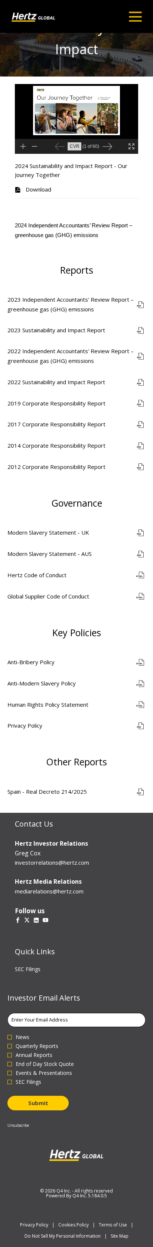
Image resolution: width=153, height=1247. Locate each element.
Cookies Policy (73, 1224)
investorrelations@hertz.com (52, 862)
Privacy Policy (34, 1224)
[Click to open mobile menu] (135, 17)
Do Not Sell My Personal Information (63, 1236)
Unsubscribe (18, 1125)
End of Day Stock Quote (45, 1064)
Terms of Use (113, 1224)
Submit (38, 1103)
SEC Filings (37, 969)
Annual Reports (34, 1055)
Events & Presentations (44, 1073)
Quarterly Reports (37, 1046)
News (22, 1037)
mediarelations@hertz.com (49, 891)
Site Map (119, 1236)
